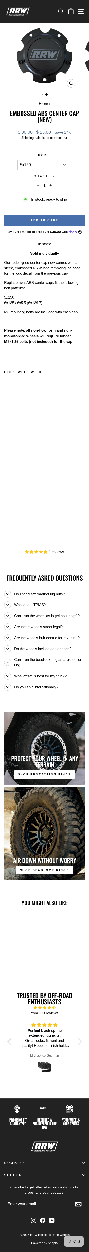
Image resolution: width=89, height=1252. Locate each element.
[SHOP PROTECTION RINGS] (44, 748)
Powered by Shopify (44, 1243)
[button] (10, 1041)
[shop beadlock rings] (44, 833)
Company (14, 1162)
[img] (44, 1007)
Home (43, 104)
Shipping (27, 138)
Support (14, 1175)
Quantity (44, 176)
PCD (42, 155)
